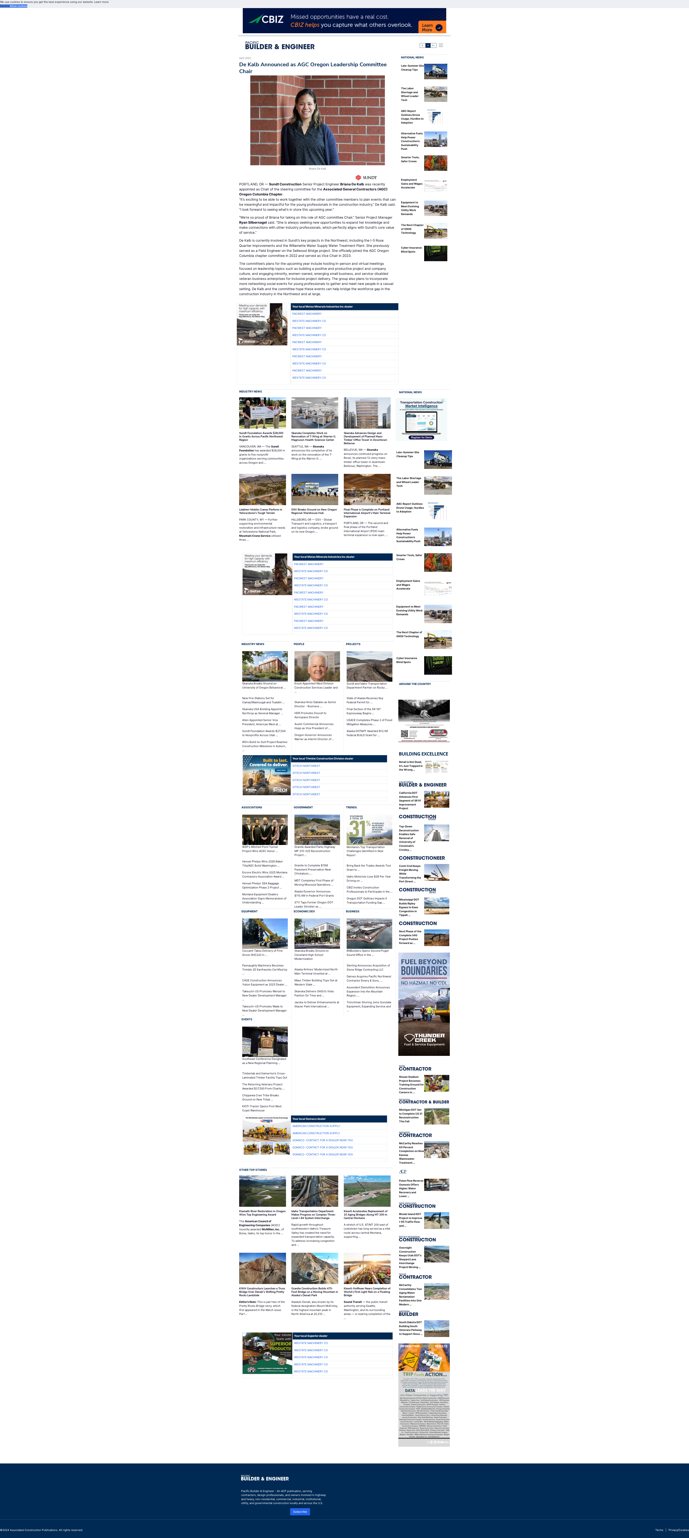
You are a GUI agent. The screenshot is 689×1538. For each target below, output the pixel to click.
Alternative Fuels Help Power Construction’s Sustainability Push (412, 141)
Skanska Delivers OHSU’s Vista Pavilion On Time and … (314, 993)
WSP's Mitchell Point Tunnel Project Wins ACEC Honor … (260, 849)
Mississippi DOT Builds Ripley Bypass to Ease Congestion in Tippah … (409, 907)
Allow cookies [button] (18, 6)
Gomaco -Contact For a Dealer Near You (322, 1140)
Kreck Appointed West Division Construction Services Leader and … (316, 687)
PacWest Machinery (307, 313)
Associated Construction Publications (33, 1530)
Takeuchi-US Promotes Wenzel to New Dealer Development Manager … (264, 995)
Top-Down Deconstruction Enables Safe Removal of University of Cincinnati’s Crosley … (409, 838)
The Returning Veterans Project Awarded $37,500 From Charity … (263, 1086)
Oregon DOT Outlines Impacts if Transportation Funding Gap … (367, 900)
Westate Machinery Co (309, 321)
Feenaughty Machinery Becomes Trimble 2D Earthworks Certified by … (264, 969)
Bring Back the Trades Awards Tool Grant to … (369, 867)
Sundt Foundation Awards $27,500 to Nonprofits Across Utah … (264, 733)
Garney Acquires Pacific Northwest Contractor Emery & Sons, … (369, 978)
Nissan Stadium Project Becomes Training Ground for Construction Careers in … (411, 1084)
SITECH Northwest (306, 766)
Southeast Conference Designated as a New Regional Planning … (264, 1061)
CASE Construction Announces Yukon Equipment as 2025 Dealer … (264, 982)
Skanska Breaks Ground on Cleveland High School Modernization (311, 955)
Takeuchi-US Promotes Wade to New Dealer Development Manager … (264, 1010)
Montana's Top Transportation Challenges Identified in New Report (366, 851)
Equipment (250, 911)
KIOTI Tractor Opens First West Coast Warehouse (262, 1108)
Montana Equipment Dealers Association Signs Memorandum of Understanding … (264, 898)
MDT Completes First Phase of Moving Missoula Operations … (313, 882)
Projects (353, 644)
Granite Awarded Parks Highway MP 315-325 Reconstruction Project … (314, 851)
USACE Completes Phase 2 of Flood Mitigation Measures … (369, 722)
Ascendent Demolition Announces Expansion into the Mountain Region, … (368, 991)
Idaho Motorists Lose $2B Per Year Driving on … (369, 878)
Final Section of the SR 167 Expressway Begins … (364, 711)
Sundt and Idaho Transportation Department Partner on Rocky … (367, 685)
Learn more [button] (101, 2)
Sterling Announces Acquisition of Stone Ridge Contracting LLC (368, 967)
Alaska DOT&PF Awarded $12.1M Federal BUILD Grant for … (367, 733)
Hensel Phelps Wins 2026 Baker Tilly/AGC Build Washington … (262, 863)
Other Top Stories (253, 1170)
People (299, 644)
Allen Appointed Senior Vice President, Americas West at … (261, 722)
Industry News (250, 391)
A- (423, 45)
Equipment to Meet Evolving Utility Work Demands (409, 610)
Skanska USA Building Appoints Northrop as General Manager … (262, 711)
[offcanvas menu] (441, 45)
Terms (659, 1530)
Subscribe (300, 1511)
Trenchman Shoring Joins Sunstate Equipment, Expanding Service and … (369, 1006)
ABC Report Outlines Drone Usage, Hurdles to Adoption (410, 507)
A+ (433, 45)
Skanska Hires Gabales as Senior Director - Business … (315, 704)
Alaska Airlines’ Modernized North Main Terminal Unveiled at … (316, 971)
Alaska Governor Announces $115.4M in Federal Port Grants (314, 893)
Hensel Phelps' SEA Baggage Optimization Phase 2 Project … (262, 885)
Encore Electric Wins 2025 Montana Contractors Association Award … (264, 874)
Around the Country (415, 684)
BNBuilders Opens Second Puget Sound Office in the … (368, 953)
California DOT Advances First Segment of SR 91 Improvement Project (410, 800)
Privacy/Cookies (679, 1530)
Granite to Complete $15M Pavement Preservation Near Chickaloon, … (312, 869)
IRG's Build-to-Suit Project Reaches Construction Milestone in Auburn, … (264, 746)
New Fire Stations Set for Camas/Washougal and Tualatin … (263, 700)
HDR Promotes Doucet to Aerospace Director (310, 715)
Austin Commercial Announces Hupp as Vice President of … (314, 726)
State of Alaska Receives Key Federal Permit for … (365, 700)
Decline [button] (5, 6)
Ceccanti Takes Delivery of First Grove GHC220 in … (262, 953)
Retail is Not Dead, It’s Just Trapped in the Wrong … (411, 765)
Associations (252, 807)
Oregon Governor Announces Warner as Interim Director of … (314, 737)
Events (247, 1019)
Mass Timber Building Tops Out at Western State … (315, 982)
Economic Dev (304, 911)
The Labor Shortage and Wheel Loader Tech (408, 482)
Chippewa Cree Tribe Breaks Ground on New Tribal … (260, 1097)
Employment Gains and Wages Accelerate (412, 183)
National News (412, 57)
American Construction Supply (316, 1126)
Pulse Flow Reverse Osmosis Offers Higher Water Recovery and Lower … (411, 1188)
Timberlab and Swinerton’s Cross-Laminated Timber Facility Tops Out (264, 1075)
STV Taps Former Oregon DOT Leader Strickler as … (313, 904)
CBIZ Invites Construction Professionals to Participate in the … (370, 889)
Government (303, 807)
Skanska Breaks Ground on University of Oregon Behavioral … (264, 685)
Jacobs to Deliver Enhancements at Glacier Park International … (316, 1004)
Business (352, 911)
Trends (351, 807)
